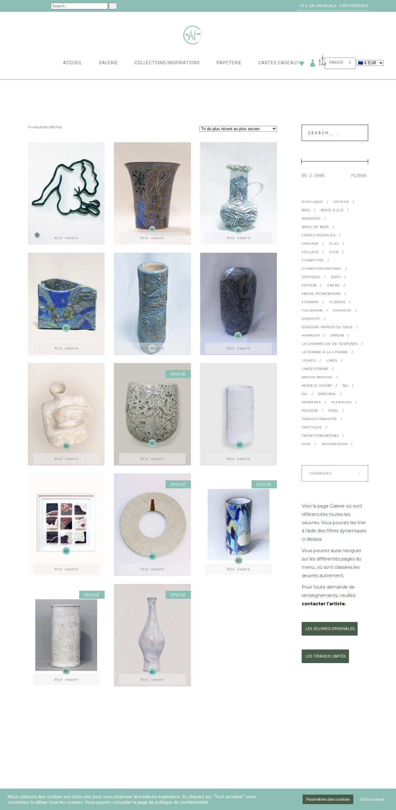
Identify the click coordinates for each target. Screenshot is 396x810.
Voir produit (66, 237)
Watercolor (334, 444)
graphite (311, 319)
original (327, 394)
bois (306, 210)
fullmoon (312, 310)
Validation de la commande (57, 759)
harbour (311, 335)
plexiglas (341, 402)
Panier (35, 751)
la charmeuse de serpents (330, 344)
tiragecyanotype (319, 419)
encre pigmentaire (321, 294)
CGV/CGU (211, 759)
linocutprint (315, 369)
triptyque (312, 427)
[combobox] (335, 473)
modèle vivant (317, 386)
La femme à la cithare (325, 352)
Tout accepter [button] (372, 799)
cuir (333, 252)
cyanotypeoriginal (322, 269)
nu (345, 386)
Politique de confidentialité (234, 767)
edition (309, 285)
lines (331, 360)
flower (337, 302)
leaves (309, 360)
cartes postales (318, 235)
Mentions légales (222, 751)
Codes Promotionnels (139, 759)
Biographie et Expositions (144, 744)
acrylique (312, 202)
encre (333, 285)
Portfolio (126, 751)
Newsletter (302, 759)
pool (334, 411)
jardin (337, 335)
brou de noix (315, 227)
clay (334, 244)
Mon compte (41, 744)
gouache (342, 310)
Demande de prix (307, 751)
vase (306, 444)
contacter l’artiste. (324, 603)
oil (305, 394)
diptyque (311, 277)
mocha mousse (317, 377)
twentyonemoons (320, 436)
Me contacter (305, 744)
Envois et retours (223, 744)
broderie (311, 218)
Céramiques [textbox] (333, 473)
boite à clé (332, 210)
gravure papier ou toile (327, 327)
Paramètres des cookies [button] (328, 799)
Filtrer (359, 175)
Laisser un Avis (44, 767)
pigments (311, 402)
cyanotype (313, 260)
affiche (341, 202)
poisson (310, 411)
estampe (310, 302)
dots (336, 277)
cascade (310, 244)
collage (310, 252)
